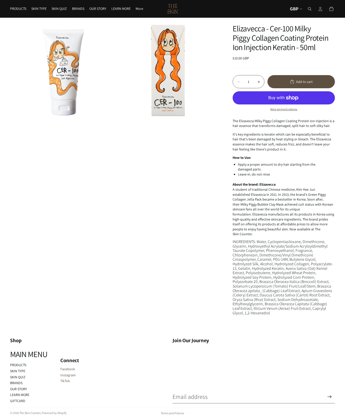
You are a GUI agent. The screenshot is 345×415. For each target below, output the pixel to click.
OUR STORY (18, 389)
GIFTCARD (17, 401)
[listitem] (139, 9)
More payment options (283, 109)
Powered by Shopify (54, 413)
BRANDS (16, 383)
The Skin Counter (29, 413)
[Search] (309, 8)
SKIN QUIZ (18, 377)
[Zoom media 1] (62, 70)
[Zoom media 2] (168, 70)
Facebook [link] (67, 369)
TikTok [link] (65, 381)
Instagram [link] (68, 375)
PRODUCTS (18, 365)
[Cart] (331, 8)
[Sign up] (329, 396)
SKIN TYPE (17, 371)
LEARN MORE (19, 394)
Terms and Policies (172, 413)
